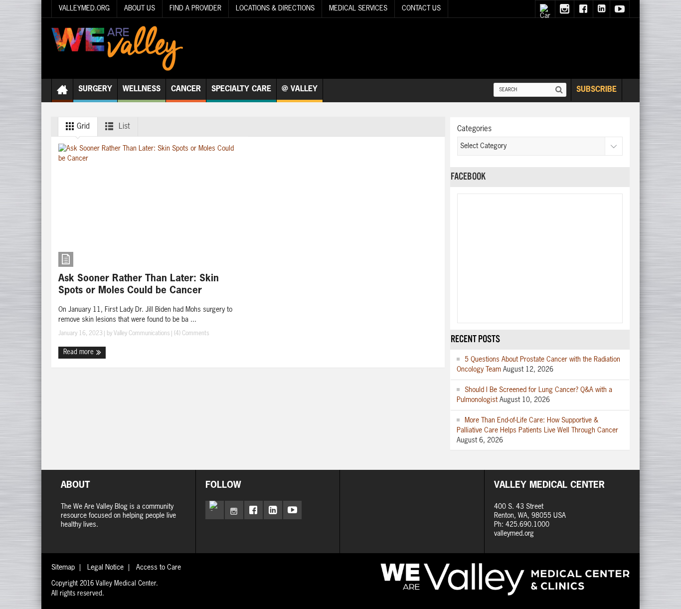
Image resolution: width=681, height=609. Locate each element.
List (123, 126)
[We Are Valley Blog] (117, 48)
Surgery (95, 89)
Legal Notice (105, 567)
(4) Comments (190, 334)
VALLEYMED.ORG (84, 8)
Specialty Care (241, 89)
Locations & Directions (275, 8)
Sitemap (63, 567)
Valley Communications (142, 334)
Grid (82, 126)
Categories (474, 129)
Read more (79, 352)
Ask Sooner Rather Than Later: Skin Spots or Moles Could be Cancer (138, 284)
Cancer (186, 89)
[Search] (559, 90)
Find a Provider (195, 8)
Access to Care (158, 567)
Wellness (142, 89)
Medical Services (358, 8)
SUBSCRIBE (596, 89)
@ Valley (300, 89)
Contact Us (421, 8)
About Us (139, 8)
